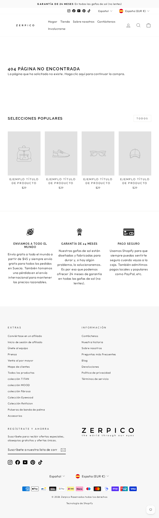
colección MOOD (19, 385)
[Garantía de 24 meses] (79, 232)
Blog (85, 360)
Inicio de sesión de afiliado (25, 342)
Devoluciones (90, 366)
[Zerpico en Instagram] (10, 462)
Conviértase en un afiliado (25, 336)
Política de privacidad (96, 372)
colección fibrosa (19, 391)
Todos (142, 118)
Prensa (12, 354)
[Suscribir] (63, 449)
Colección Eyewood (20, 397)
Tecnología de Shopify (79, 503)
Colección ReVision (20, 403)
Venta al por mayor (20, 360)
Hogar (52, 21)
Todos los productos (21, 372)
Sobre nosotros (83, 21)
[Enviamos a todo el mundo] (30, 232)
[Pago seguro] (128, 232)
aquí (82, 74)
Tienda (65, 21)
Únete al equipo (18, 348)
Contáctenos (106, 21)
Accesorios (15, 415)
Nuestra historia (92, 342)
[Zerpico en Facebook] (17, 462)
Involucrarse (57, 29)
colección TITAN (18, 379)
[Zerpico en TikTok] (40, 462)
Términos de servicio (95, 379)
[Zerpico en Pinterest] (32, 462)
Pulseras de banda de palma (26, 409)
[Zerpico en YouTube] (25, 462)
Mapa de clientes (19, 366)
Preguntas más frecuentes (99, 354)
